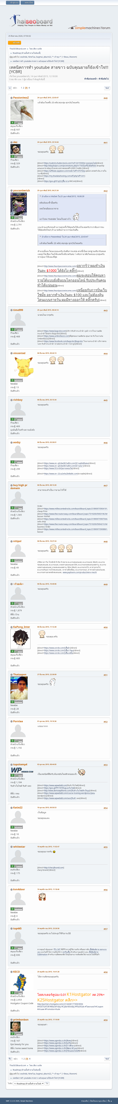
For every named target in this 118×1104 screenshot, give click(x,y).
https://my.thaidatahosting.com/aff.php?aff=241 (64, 176)
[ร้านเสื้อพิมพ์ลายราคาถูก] (11, 959)
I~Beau (65, 57)
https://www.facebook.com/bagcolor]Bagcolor (63, 341)
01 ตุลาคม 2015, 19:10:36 (46, 721)
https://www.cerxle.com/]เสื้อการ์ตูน (58, 650)
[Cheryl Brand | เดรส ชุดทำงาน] (11, 876)
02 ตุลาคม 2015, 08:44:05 (46, 764)
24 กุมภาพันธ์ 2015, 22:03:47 (48, 97)
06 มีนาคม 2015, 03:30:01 (46, 442)
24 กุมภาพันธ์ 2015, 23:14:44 (48, 142)
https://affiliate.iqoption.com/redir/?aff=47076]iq (64, 171)
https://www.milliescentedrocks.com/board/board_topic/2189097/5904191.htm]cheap (80, 508)
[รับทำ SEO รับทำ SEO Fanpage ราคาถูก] (11, 789)
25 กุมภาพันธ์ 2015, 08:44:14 (48, 310)
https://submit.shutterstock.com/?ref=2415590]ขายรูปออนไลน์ (70, 163)
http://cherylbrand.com (53, 867)
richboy (17, 399)
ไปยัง (10, 1083)
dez (15, 142)
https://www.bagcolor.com (55, 331)
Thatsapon (19, 674)
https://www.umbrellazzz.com (56, 336)
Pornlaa (18, 721)
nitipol (17, 541)
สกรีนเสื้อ (66, 952)
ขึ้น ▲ (110, 1101)
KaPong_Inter (21, 627)
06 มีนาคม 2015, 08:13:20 (46, 485)
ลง (10, 88)
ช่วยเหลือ (84, 1101)
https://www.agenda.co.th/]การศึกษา (59, 1045)
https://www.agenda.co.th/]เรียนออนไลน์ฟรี (61, 1051)
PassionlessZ (21, 97)
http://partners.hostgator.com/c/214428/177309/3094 (60, 1004)
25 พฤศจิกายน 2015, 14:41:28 (48, 971)
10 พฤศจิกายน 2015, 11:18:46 (48, 889)
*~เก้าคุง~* (56, 57)
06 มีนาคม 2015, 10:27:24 (46, 541)
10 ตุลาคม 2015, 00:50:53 (46, 807)
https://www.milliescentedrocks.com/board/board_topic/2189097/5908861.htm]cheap (80, 529)
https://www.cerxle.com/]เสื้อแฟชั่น (58, 653)
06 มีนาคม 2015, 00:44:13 (46, 353)
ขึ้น (10, 1059)
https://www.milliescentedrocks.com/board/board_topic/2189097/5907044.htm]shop (80, 519)
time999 (18, 310)
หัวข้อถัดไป (104, 78)
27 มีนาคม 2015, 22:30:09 (46, 674)
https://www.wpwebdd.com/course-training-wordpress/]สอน (69, 793)
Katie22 (17, 807)
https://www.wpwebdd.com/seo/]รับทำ (60, 798)
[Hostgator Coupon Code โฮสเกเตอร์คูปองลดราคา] (11, 1006)
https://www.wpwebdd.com (55, 785)
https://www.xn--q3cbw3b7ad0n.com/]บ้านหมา (63, 466)
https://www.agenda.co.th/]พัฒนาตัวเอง (60, 1048)
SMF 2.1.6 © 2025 (12, 1101)
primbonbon (21, 1019)
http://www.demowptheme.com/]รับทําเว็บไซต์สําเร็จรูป (67, 790)
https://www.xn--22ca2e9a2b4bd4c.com (61, 473)
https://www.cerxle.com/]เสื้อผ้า (57, 648)
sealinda (23, 57)
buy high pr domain (18, 486)
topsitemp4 (20, 764)
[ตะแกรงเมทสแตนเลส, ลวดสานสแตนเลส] (11, 571)
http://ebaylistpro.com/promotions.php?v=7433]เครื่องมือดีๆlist (70, 165)
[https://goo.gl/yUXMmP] (11, 751)
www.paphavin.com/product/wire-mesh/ (80, 572)
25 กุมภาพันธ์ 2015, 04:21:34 (48, 190)
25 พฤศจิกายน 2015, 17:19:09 (48, 1019)
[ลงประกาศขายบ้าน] (11, 472)
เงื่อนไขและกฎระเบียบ (98, 1101)
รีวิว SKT (57, 949)
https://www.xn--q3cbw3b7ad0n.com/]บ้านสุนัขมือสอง (66, 463)
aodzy (16, 442)
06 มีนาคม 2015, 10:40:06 (46, 584)
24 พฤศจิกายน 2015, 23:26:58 (48, 928)
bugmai (39, 57)
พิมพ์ (107, 88)
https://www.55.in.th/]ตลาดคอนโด (58, 468)
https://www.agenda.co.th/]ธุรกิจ (57, 1043)
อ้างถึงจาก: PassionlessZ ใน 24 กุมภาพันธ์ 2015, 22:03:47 (65, 236)
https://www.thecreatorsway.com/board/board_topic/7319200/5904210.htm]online (79, 524)
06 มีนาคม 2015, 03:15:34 (46, 400)
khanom (72, 57)
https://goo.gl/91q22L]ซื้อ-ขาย (56, 181)
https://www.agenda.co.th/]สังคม (57, 1040)
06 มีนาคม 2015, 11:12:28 (46, 627)
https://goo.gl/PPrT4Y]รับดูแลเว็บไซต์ (59, 788)
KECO (16, 971)
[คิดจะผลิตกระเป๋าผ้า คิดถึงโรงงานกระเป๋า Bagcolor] (11, 340)
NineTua (31, 57)
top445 (17, 928)
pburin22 (47, 57)
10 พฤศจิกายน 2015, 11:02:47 (48, 846)
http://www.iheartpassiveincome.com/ (60, 266)
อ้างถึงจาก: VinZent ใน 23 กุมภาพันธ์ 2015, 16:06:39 (63, 196)
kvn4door (19, 889)
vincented (19, 353)
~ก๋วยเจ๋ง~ (18, 584)
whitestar (19, 846)
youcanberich (21, 190)
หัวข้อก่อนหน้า (90, 78)
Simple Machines (26, 1101)
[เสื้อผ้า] (11, 661)
